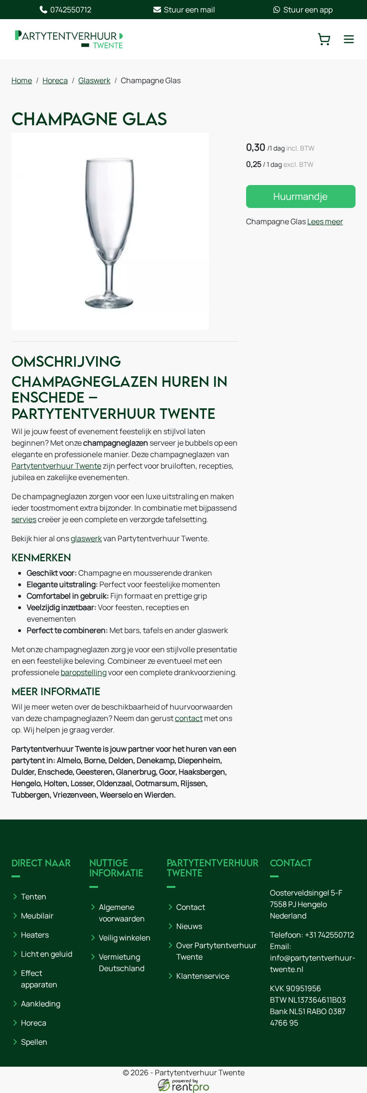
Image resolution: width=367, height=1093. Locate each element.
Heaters (35, 934)
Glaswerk (94, 80)
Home (21, 80)
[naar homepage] (68, 39)
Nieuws (189, 926)
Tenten (33, 896)
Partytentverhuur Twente (56, 465)
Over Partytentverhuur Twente (216, 951)
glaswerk (86, 538)
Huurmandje (300, 196)
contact (189, 718)
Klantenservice (202, 976)
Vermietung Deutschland (121, 962)
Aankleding (40, 1003)
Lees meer (325, 221)
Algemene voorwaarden (122, 913)
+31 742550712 (329, 934)
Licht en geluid (46, 954)
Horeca (55, 80)
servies (23, 519)
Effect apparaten (39, 979)
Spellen (34, 1042)
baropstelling (84, 672)
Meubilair (37, 915)
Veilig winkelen (125, 937)
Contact (190, 907)
